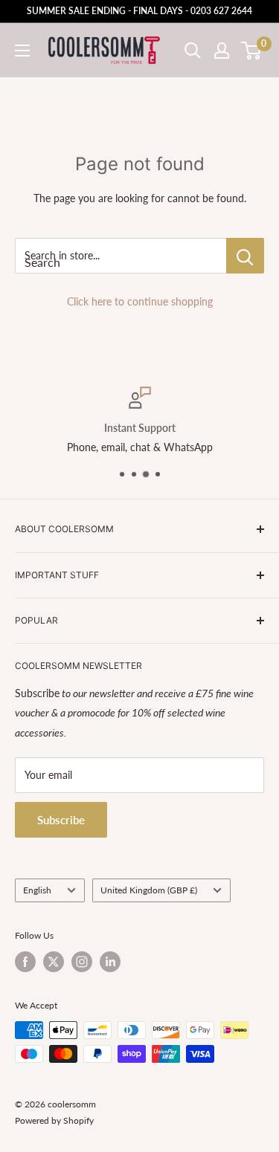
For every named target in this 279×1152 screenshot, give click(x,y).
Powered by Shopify (54, 1120)
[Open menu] (22, 50)
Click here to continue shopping (140, 301)
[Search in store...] (245, 256)
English (37, 890)
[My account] (221, 50)
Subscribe (61, 819)
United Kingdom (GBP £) (148, 890)
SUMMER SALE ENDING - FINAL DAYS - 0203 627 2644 (139, 10)
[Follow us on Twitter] (53, 961)
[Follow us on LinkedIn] (110, 961)
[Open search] (193, 50)
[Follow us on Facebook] (25, 961)
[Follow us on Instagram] (81, 961)
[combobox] (120, 256)
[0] (252, 50)
